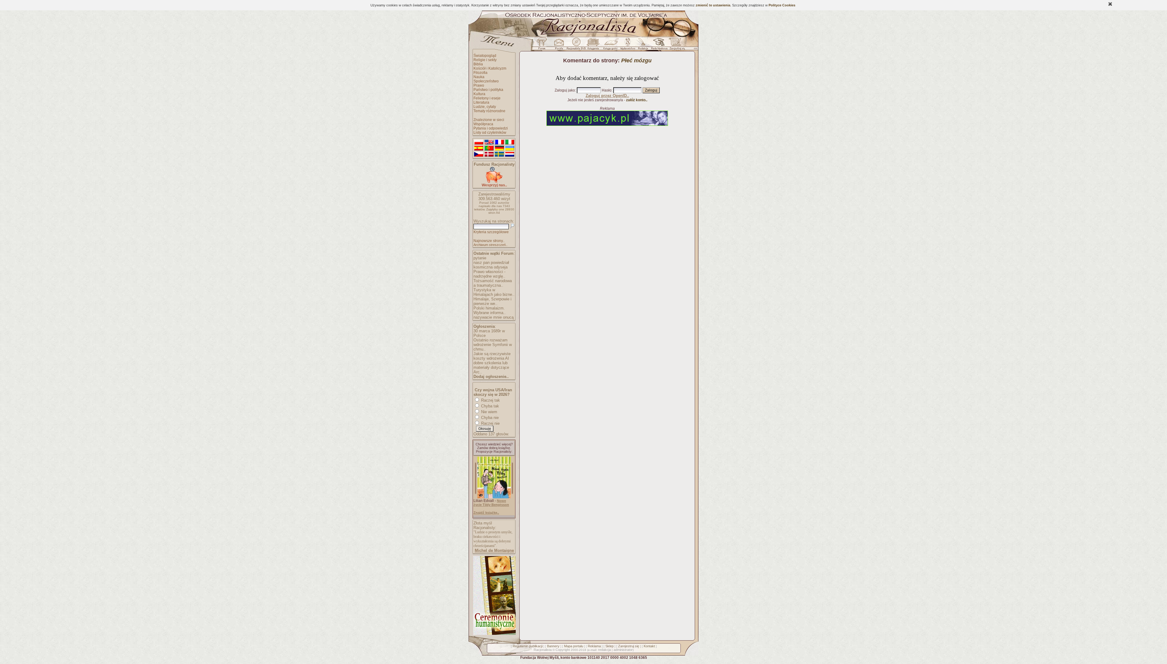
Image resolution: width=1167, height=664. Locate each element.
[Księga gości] (611, 45)
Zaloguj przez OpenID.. (607, 95)
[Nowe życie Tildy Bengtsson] (494, 497)
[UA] (509, 148)
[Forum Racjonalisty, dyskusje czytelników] (543, 45)
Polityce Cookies (782, 5)
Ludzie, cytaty (484, 107)
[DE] (499, 148)
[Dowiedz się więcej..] (494, 633)
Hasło (606, 90)
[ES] (478, 148)
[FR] (499, 142)
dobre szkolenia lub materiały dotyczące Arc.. (491, 367)
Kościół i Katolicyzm (489, 68)
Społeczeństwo (486, 81)
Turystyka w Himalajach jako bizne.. (494, 292)
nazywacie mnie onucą (493, 317)
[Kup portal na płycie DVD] (576, 45)
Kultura (479, 94)
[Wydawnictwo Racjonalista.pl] (628, 45)
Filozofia (480, 73)
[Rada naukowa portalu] (658, 45)
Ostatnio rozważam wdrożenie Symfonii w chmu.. (492, 344)
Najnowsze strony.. (488, 241)
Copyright (563, 650)
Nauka (478, 77)
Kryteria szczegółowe (491, 232)
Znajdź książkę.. (486, 512)
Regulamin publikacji (527, 646)
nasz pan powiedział (491, 262)
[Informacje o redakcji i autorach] (642, 45)
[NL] (509, 154)
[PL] (478, 142)
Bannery (553, 646)
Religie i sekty (485, 60)
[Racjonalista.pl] (583, 36)
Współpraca (483, 124)
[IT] (509, 142)
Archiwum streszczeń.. (490, 245)
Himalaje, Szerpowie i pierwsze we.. (492, 301)
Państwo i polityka (488, 90)
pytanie (479, 258)
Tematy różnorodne (489, 111)
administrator (623, 650)
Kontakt (649, 646)
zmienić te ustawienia (713, 5)
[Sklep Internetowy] (593, 45)
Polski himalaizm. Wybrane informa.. (489, 310)
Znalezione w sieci (488, 120)
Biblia (478, 64)
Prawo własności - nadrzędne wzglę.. (489, 273)
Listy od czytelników (489, 132)
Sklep (609, 646)
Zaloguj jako (565, 90)
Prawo (478, 85)
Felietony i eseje (487, 98)
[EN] (489, 142)
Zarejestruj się (628, 646)
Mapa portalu (573, 646)
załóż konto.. (636, 100)
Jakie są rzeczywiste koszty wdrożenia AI (492, 356)
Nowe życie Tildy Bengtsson (491, 503)
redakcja (604, 650)
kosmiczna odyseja (490, 267)
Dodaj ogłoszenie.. (491, 376)
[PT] (489, 148)
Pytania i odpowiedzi (490, 128)
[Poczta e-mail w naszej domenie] (558, 45)
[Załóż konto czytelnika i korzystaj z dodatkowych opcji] (675, 45)
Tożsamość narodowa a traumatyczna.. (492, 283)
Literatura (481, 102)
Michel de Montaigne (494, 550)
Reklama (594, 646)
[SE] (499, 154)
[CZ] (478, 154)
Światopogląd (484, 56)
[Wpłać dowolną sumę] (494, 181)
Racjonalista (543, 650)
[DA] (489, 154)
